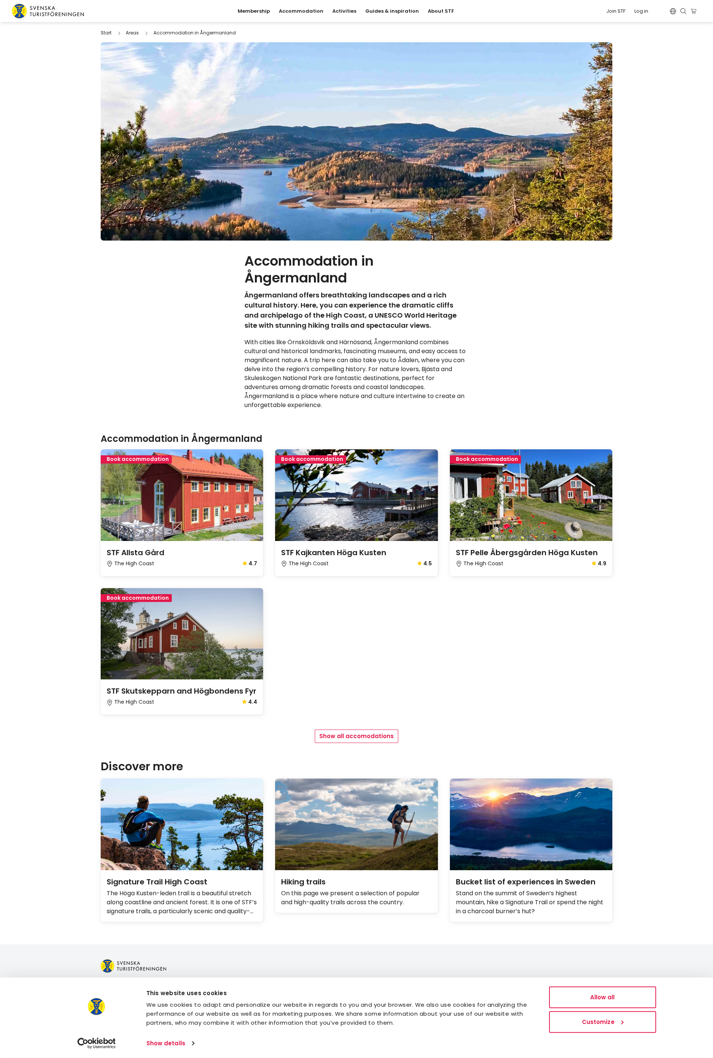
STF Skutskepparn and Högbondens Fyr (181, 691)
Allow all (602, 997)
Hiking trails (303, 882)
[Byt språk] (673, 11)
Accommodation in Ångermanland (194, 33)
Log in (641, 11)
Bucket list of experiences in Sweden (525, 882)
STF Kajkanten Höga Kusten (333, 552)
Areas (132, 33)
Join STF (615, 11)
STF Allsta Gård (135, 552)
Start (106, 33)
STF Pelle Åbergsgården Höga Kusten (527, 552)
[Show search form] (683, 11)
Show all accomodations (356, 736)
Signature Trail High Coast (157, 882)
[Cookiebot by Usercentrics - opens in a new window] (96, 1043)
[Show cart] (695, 11)
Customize (598, 1021)
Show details (165, 1043)
